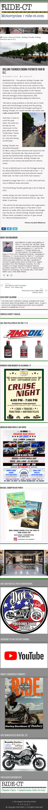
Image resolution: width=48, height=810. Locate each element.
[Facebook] (20, 804)
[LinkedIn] (25, 804)
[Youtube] (27, 804)
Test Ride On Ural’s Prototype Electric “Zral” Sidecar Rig (15, 285)
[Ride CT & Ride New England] (24, 11)
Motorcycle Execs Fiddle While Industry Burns (32, 290)
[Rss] (18, 804)
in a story (24, 98)
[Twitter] (23, 804)
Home (4, 37)
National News (15, 37)
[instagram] (30, 804)
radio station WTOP (11, 113)
